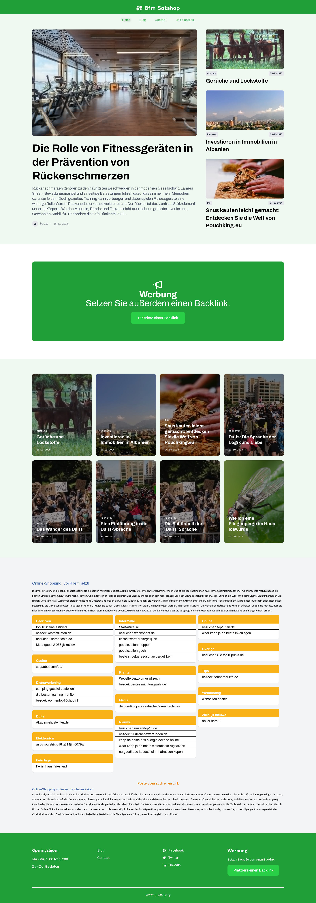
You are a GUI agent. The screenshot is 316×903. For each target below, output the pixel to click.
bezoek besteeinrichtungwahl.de (142, 684)
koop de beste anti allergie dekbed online (149, 739)
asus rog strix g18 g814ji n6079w (60, 744)
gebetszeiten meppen (135, 644)
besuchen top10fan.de (218, 626)
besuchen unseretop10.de (138, 728)
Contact (161, 19)
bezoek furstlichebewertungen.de (143, 733)
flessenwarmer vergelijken (138, 638)
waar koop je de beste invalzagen (226, 632)
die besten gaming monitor (55, 694)
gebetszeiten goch (132, 650)
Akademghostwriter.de (52, 722)
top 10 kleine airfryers (51, 626)
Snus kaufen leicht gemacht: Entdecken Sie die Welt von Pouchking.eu (243, 217)
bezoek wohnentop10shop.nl (57, 700)
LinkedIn (174, 865)
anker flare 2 (211, 720)
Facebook (176, 850)
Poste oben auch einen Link (158, 783)
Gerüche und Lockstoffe (237, 81)
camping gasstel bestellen (55, 688)
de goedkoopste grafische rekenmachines (149, 706)
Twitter (173, 858)
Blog (142, 19)
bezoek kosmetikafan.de (54, 632)
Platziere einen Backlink (158, 318)
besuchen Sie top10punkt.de (223, 654)
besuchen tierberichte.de (54, 638)
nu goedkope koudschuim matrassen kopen (151, 751)
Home (126, 19)
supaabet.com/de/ (49, 666)
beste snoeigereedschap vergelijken (145, 656)
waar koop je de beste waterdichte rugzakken (152, 745)
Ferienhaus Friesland (51, 766)
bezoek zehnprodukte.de (220, 676)
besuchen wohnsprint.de (137, 632)
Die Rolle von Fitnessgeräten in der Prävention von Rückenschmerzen (112, 162)
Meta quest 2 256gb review (56, 644)
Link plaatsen (185, 19)
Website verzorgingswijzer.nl (139, 678)
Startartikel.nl (129, 626)
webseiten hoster (214, 698)
